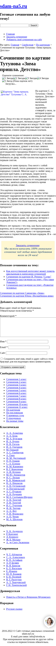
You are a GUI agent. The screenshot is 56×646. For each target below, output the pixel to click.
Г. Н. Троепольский (16, 585)
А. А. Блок (12, 436)
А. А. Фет (11, 511)
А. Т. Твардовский (16, 582)
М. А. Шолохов (14, 519)
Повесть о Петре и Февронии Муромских (28, 597)
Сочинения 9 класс (16, 401)
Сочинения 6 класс (16, 393)
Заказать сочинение (16, 36)
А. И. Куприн (13, 472)
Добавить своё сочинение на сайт (24, 39)
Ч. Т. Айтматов (14, 554)
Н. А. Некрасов (14, 483)
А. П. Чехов (12, 516)
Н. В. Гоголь (12, 444)
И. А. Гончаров (14, 447)
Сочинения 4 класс (16, 387)
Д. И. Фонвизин (14, 513)
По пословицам (14, 412)
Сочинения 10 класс (17, 404)
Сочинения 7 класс (16, 396)
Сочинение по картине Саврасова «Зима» (22, 293)
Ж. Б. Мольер (13, 539)
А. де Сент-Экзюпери (17, 542)
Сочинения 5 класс (16, 390)
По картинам (13, 410)
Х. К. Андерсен (14, 531)
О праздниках (13, 418)
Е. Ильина (11, 571)
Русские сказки (14, 609)
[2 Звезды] (19, 78)
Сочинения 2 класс (16, 382)
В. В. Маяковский (15, 480)
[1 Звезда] (7, 78)
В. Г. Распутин (14, 579)
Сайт (2, 353)
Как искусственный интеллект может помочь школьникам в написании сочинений (30, 272)
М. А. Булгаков (14, 438)
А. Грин (10, 455)
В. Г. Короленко (14, 469)
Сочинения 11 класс (17, 407)
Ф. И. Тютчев (13, 508)
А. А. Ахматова (14, 433)
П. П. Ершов (13, 461)
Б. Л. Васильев (14, 568)
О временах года (15, 415)
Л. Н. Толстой (13, 502)
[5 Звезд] (7, 81)
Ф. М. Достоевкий (16, 458)
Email (4, 347)
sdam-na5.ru (13, 6)
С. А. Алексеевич (15, 557)
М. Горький (12, 449)
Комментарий (8, 316)
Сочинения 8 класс (16, 398)
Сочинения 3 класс (16, 384)
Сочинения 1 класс (16, 379)
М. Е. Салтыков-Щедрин (19, 497)
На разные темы (14, 421)
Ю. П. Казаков (13, 574)
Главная (10, 34)
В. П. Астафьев (14, 560)
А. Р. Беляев (12, 563)
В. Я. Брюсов (13, 565)
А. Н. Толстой (13, 500)
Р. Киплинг (12, 534)
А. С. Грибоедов (14, 452)
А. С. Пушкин (13, 491)
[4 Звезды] (43, 78)
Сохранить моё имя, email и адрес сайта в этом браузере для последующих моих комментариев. (26, 360)
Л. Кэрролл (12, 537)
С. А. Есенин (13, 463)
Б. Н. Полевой (13, 576)
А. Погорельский (15, 488)
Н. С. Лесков (13, 477)
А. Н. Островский (15, 486)
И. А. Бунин (12, 441)
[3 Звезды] (31, 78)
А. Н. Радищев (14, 494)
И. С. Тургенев (14, 505)
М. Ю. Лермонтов (15, 475)
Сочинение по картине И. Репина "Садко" (28, 276)
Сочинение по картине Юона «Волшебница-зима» (27, 296)
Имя (3, 341)
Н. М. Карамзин (14, 466)
